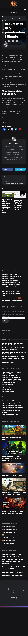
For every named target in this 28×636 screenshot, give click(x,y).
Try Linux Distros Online (10, 400)
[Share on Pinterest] (13, 41)
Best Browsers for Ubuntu (10, 375)
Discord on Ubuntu (8, 389)
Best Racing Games (9, 532)
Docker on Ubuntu (8, 384)
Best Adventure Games (10, 529)
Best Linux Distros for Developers (13, 407)
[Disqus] (14, 237)
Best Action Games (9, 526)
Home (3, 17)
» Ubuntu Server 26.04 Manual (11, 284)
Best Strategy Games (10, 543)
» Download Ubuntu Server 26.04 (11, 276)
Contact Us (12, 589)
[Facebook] (11, 12)
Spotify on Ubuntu (8, 386)
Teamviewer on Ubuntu (9, 382)
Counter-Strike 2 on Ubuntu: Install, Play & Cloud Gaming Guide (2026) (12, 458)
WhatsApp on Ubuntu (9, 391)
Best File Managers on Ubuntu (11, 377)
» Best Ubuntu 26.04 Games (10, 289)
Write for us (15, 591)
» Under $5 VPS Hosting (9, 278)
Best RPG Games (8, 535)
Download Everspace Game (12, 475)
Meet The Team (20, 589)
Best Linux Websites (9, 416)
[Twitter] (14, 12)
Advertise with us (6, 591)
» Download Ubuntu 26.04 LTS (10, 274)
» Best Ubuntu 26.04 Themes (10, 291)
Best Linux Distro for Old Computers (13, 409)
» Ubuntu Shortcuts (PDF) (11, 298)
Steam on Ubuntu (8, 387)
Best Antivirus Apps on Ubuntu (12, 379)
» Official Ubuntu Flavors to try (11, 295)
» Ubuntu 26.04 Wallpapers (10, 280)
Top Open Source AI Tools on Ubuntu (13, 380)
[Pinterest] (16, 12)
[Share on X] (5, 41)
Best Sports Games (9, 540)
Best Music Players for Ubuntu (13, 575)
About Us (5, 589)
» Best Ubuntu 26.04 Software (11, 293)
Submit (5, 320)
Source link (5, 118)
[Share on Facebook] (9, 41)
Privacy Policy (22, 591)
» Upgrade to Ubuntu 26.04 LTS (11, 282)
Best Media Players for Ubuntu (12, 372)
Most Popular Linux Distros (11, 403)
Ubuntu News (9, 17)
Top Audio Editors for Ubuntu (11, 373)
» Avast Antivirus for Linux (10, 286)
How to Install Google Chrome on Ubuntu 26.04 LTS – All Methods (13, 561)
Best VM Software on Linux (10, 414)
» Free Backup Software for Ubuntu (12, 300)
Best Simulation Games (10, 537)
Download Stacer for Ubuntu (12, 572)
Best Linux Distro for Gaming (11, 402)
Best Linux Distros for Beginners (12, 405)
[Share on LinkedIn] (17, 41)
